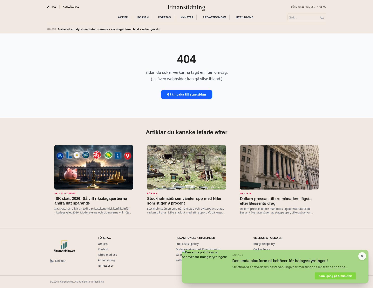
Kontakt (103, 249)
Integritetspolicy (264, 244)
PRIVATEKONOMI (214, 17)
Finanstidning (186, 6)
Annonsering (106, 260)
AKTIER (123, 17)
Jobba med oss (107, 254)
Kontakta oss (71, 6)
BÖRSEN (143, 17)
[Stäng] (362, 256)
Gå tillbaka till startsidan (186, 94)
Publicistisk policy (187, 244)
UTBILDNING (245, 17)
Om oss (51, 6)
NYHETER (186, 17)
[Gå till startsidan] (69, 246)
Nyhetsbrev (106, 265)
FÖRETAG (164, 17)
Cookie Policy (261, 249)
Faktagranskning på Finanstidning (198, 249)
